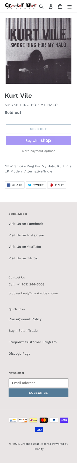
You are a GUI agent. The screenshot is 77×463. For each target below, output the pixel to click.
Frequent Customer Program (33, 342)
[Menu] (69, 6)
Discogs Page (19, 353)
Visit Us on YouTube (25, 247)
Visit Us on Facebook (26, 224)
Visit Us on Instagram (26, 235)
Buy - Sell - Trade (23, 331)
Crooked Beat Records (36, 443)
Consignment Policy (25, 319)
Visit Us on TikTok (23, 258)
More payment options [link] (38, 150)
